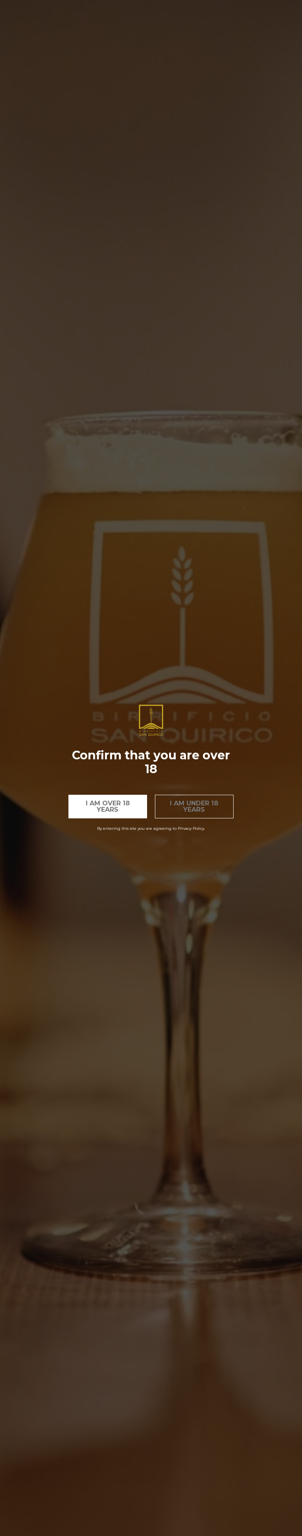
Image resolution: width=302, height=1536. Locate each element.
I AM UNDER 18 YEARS (194, 806)
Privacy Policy (191, 828)
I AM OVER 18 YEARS (108, 806)
